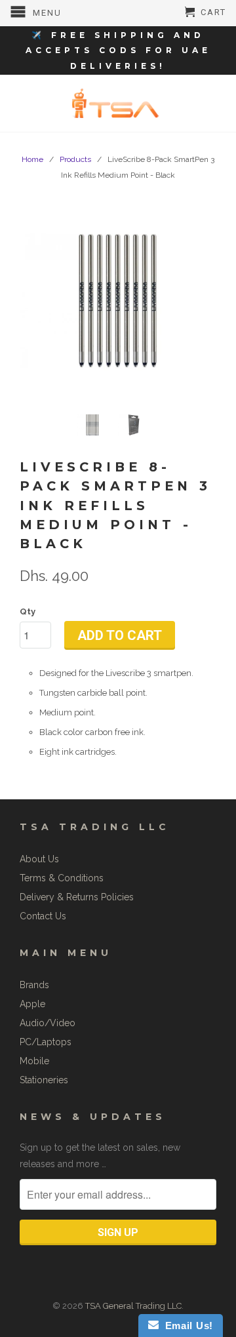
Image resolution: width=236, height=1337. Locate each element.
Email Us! (186, 1325)
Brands (34, 985)
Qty (27, 611)
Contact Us (43, 916)
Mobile (34, 1061)
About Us (39, 859)
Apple (32, 1004)
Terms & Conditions (62, 878)
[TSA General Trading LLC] (118, 103)
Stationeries (44, 1080)
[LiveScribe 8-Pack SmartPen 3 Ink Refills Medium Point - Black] (118, 301)
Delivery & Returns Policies (77, 897)
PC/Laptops (45, 1042)
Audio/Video (47, 1023)
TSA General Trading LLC (133, 1306)
